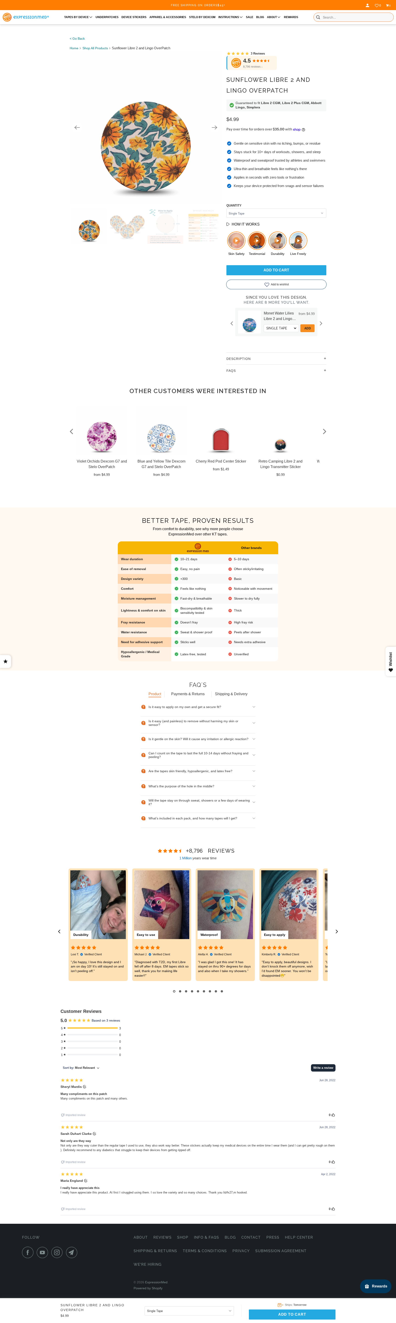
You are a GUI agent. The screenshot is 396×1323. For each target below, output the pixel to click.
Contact (251, 1237)
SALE (249, 17)
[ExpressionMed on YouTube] (43, 1252)
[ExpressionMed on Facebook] (29, 1252)
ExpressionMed (156, 1282)
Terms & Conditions (205, 1251)
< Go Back (77, 38)
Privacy (241, 1251)
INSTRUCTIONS (229, 17)
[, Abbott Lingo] (146, 127)
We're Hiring (148, 1264)
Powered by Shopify (148, 1288)
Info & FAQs (206, 1237)
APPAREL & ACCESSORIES (167, 17)
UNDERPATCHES (107, 17)
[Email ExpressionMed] (73, 1252)
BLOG (260, 17)
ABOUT (272, 17)
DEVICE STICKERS (133, 17)
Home (74, 48)
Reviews (162, 1237)
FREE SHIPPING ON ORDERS (198, 5)
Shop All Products (95, 48)
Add (310, 328)
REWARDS (291, 17)
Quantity (234, 205)
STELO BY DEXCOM (202, 17)
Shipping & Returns (155, 1251)
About (141, 1237)
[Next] (214, 127)
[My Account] (368, 5)
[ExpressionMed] (25, 17)
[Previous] (77, 127)
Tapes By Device (76, 17)
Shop (182, 1237)
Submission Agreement (281, 1251)
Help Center (299, 1237)
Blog (230, 1237)
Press (272, 1237)
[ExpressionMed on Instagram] (58, 1252)
